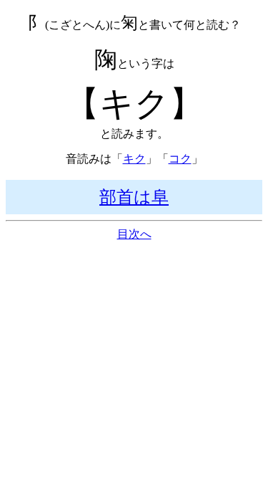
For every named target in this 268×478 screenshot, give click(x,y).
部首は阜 (134, 197)
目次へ (134, 234)
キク (134, 159)
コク (180, 159)
